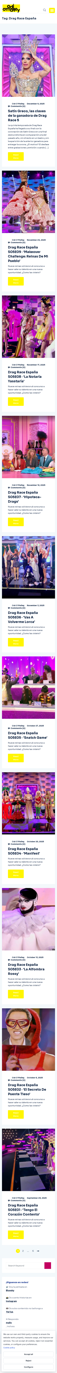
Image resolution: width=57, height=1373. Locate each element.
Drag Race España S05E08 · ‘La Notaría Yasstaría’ (25, 376)
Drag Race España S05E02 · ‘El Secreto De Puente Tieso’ (27, 1089)
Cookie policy (9, 1347)
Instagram (11, 1301)
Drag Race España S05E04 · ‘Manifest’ (24, 851)
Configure (28, 1367)
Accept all (28, 1354)
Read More (15, 156)
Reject (28, 1360)
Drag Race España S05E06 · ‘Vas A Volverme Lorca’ (23, 617)
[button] (52, 10)
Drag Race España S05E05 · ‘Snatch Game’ (27, 735)
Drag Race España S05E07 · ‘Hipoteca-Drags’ (24, 497)
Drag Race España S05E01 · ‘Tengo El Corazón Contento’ (24, 1209)
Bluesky (10, 1290)
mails (9, 1322)
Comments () (17, 106)
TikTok (9, 1312)
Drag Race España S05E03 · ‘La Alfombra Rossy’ (26, 969)
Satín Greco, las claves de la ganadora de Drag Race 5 (27, 115)
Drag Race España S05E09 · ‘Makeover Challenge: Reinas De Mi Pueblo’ (28, 254)
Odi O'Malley (18, 104)
